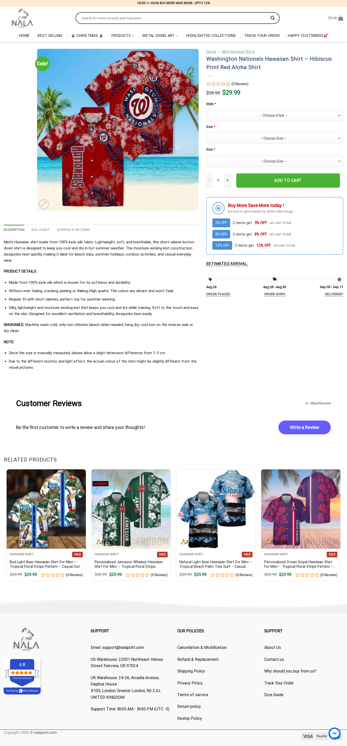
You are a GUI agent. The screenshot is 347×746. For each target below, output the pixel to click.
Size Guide (273, 694)
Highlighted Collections (211, 36)
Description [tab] (14, 230)
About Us (272, 647)
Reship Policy (189, 718)
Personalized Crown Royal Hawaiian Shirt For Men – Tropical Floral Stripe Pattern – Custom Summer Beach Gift (298, 564)
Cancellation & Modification (202, 647)
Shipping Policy (191, 671)
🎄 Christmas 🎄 (87, 36)
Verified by (22, 691)
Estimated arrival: (227, 263)
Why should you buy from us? (290, 671)
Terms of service (192, 694)
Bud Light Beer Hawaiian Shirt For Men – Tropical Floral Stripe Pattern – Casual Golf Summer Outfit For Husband (45, 564)
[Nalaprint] (36, 18)
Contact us (274, 659)
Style (211, 104)
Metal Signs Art (159, 36)
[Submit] (272, 18)
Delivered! (334, 294)
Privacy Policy (190, 683)
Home (24, 36)
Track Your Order (262, 36)
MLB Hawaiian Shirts (238, 52)
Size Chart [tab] (40, 230)
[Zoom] (44, 204)
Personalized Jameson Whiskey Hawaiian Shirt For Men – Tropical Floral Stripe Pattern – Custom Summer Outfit (128, 564)
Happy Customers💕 (308, 36)
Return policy (189, 706)
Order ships (274, 294)
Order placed (218, 294)
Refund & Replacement (198, 659)
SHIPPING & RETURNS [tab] (73, 230)
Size (210, 127)
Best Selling (50, 36)
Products (121, 36)
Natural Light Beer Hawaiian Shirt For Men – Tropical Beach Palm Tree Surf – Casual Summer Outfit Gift (215, 564)
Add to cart (288, 180)
